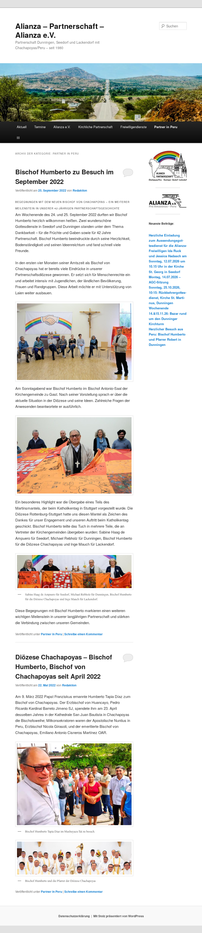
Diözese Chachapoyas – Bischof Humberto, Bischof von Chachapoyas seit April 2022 (63, 666)
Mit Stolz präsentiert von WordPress (118, 916)
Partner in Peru (165, 126)
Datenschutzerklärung (74, 916)
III (18, 137)
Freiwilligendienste (133, 126)
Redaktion (80, 190)
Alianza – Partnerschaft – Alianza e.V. (59, 30)
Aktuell (22, 126)
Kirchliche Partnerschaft (95, 126)
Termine (40, 126)
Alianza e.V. (62, 126)
